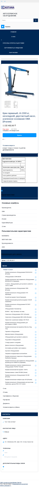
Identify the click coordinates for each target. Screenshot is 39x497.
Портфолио (13, 52)
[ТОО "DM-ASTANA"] (8, 11)
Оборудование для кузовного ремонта (16, 337)
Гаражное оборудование (12, 331)
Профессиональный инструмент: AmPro (16, 369)
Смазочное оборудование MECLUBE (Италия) (18, 317)
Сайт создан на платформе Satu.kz (10, 482)
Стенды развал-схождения (13, 342)
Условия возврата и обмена (11, 407)
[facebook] (2, 191)
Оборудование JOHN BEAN (13, 276)
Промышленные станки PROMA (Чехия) (16, 372)
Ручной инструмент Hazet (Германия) (15, 297)
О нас (13, 36)
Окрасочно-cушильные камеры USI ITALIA (17, 320)
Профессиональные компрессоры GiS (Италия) (18, 379)
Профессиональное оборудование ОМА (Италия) (16, 289)
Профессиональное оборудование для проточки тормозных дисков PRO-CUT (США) (19, 383)
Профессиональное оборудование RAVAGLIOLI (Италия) (18, 273)
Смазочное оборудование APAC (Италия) (17, 314)
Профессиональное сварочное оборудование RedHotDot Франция (18, 357)
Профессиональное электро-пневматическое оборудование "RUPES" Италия (18, 365)
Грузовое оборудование (12, 350)
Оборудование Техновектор (13, 308)
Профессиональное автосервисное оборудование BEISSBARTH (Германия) (19, 280)
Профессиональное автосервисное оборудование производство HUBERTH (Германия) (19, 361)
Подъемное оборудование (12, 339)
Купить (19, 135)
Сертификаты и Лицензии (11, 396)
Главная (13, 32)
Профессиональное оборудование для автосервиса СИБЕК (16, 323)
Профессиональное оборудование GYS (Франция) (16, 293)
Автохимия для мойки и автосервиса (15, 348)
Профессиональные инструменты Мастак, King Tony (18, 327)
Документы (6, 403)
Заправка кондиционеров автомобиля (16, 353)
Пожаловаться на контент (20, 484)
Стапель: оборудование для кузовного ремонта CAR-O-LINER (19, 284)
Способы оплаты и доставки (13, 43)
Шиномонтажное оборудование (14, 334)
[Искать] (35, 20)
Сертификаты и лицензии (13, 48)
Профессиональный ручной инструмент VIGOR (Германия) (18, 300)
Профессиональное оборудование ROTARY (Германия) (17, 305)
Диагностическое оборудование (14, 345)
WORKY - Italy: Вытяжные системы (14, 311)
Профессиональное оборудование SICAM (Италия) (17, 375)
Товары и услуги (8, 269)
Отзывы (5, 392)
